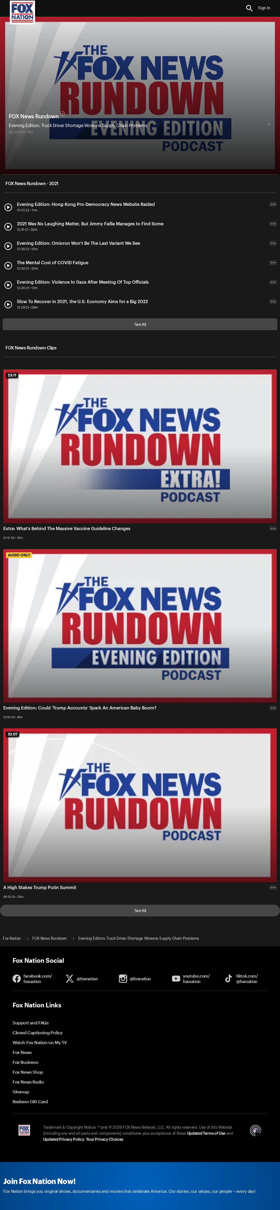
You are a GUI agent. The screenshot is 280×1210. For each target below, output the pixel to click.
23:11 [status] (12, 375)
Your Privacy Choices (104, 1140)
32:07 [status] (13, 734)
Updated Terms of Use (206, 1134)
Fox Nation (12, 939)
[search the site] (249, 8)
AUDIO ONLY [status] (19, 555)
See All (140, 324)
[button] (249, 8)
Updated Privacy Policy (63, 1140)
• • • (273, 204)
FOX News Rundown (34, 116)
